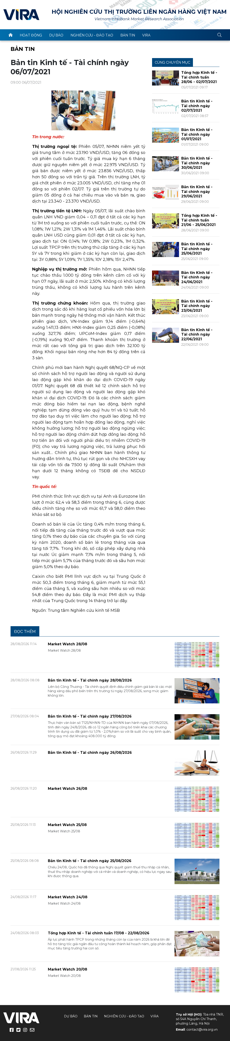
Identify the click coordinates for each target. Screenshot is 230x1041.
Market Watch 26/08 (67, 788)
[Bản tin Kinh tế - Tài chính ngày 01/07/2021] (165, 135)
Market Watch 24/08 (67, 897)
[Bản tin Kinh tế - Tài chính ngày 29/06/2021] (165, 192)
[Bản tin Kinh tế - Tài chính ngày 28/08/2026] (197, 690)
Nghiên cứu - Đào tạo (92, 35)
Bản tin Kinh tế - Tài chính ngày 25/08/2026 (89, 861)
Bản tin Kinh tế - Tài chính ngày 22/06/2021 (196, 334)
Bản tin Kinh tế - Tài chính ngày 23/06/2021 (196, 306)
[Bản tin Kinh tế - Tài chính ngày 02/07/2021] (165, 106)
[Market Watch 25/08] (197, 835)
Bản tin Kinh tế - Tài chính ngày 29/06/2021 (196, 192)
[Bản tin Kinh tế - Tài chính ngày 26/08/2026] (197, 763)
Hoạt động (31, 35)
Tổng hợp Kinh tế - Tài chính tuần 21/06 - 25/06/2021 (199, 220)
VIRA (21, 14)
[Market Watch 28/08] (197, 654)
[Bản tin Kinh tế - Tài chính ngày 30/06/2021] (165, 163)
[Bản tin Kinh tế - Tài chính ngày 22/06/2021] (165, 335)
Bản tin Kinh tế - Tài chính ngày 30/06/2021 (196, 163)
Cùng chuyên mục (172, 62)
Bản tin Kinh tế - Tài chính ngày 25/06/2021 (196, 249)
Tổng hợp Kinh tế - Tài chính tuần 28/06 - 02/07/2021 (199, 77)
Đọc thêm (25, 631)
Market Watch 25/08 (67, 825)
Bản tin (127, 35)
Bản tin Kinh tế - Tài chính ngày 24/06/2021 (196, 277)
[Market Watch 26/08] (197, 799)
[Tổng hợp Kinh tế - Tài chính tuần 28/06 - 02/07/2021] (165, 78)
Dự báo (56, 35)
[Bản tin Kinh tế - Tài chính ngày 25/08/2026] (197, 871)
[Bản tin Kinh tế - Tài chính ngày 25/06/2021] (165, 249)
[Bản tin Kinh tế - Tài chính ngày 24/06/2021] (165, 278)
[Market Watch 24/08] (197, 907)
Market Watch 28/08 (67, 644)
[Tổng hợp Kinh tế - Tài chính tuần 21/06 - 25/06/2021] (165, 221)
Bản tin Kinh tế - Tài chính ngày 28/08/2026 (90, 680)
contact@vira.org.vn (202, 1029)
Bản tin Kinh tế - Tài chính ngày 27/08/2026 (90, 716)
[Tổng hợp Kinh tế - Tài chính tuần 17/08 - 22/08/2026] (197, 943)
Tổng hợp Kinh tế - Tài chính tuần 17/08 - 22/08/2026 (98, 933)
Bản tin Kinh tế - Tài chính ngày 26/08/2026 (90, 752)
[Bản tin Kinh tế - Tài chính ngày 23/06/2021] (165, 306)
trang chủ (10, 35)
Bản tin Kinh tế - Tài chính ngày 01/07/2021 (196, 134)
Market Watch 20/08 (67, 969)
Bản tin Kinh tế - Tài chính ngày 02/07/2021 (196, 106)
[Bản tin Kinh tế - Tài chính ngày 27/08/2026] (197, 727)
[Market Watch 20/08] (197, 979)
